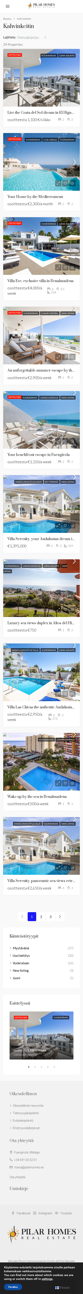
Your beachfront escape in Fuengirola (38, 455)
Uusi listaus (50, 139)
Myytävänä (52, 482)
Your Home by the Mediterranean (35, 197)
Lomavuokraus (49, 397)
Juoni (16, 978)
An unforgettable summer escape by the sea (43, 370)
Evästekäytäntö (23, 1120)
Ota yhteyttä (17, 1177)
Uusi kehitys (21, 955)
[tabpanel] (41, 1035)
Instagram (45, 1213)
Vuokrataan (49, 55)
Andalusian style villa (28, 482)
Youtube (66, 1213)
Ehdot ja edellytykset (26, 1128)
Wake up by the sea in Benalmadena (37, 796)
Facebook (23, 1213)
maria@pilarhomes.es (29, 1167)
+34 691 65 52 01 (25, 1160)
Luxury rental (50, 313)
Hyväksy (13, 1287)
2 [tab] (37, 1067)
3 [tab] (44, 1067)
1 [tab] (31, 1067)
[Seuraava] (60, 916)
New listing (67, 313)
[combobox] (31, 37)
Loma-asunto (66, 55)
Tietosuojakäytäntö (26, 1113)
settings (47, 1279)
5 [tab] (56, 1067)
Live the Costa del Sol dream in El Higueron (43, 112)
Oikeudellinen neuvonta (28, 1105)
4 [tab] (50, 1067)
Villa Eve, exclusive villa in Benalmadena (40, 281)
